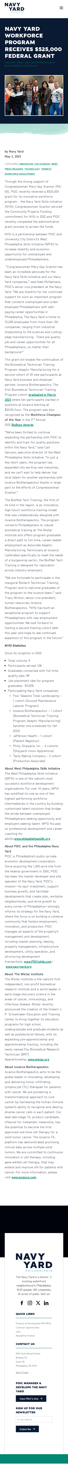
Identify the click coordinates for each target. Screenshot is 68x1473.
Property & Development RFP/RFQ (33, 1323)
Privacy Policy (22, 1465)
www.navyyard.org (18, 966)
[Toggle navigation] (61, 8)
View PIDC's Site (29, 1398)
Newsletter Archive (25, 1335)
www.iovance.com (24, 1177)
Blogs (20, 62)
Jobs (18, 1331)
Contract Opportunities (27, 1327)
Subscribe (25, 1429)
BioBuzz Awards (23, 424)
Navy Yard (10, 62)
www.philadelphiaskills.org (32, 838)
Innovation (26, 163)
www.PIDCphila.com (37, 961)
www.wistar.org (38, 1059)
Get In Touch (22, 1372)
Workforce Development (20, 173)
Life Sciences (42, 163)
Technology (32, 168)
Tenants (46, 168)
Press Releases (14, 168)
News (54, 163)
